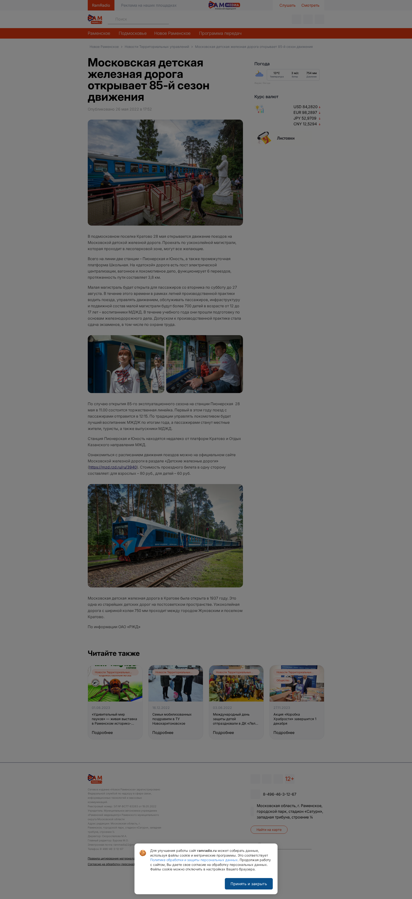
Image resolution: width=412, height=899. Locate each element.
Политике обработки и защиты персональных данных (194, 860)
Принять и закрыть (249, 883)
